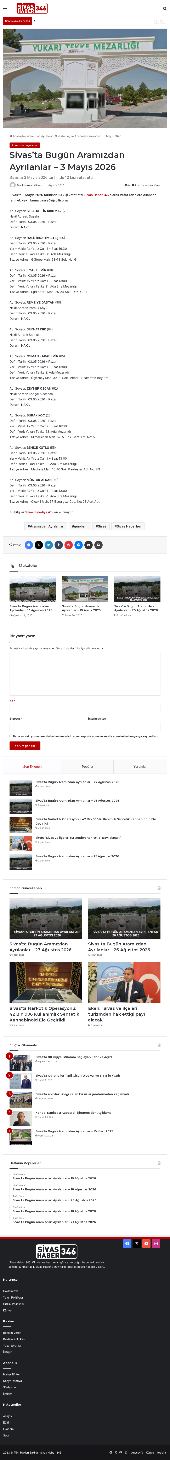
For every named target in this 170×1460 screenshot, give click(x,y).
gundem (80, 526)
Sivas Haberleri (129, 526)
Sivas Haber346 (97, 195)
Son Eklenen (32, 767)
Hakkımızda (10, 1291)
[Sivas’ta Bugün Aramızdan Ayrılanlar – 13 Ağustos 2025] (33, 589)
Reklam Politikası (14, 1339)
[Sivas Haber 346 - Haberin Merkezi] (32, 8)
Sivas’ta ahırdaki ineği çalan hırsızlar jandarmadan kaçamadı (82, 1094)
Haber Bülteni (12, 1374)
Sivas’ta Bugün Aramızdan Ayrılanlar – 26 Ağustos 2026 (77, 800)
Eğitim (7, 1422)
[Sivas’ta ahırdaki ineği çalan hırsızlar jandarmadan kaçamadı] (21, 1100)
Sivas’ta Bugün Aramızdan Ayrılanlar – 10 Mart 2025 (74, 1131)
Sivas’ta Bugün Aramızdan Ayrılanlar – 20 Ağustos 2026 (136, 608)
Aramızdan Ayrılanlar (40, 136)
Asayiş (7, 1416)
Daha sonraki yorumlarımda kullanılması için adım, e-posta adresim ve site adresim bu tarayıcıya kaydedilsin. (86, 736)
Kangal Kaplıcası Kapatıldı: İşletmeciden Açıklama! (73, 1113)
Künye (7, 1310)
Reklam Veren (12, 1332)
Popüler (88, 767)
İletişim (7, 1352)
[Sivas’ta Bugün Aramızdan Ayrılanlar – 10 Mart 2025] (21, 1137)
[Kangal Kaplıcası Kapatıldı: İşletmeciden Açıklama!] (21, 1118)
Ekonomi (8, 1429)
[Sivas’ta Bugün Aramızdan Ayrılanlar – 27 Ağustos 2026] (21, 788)
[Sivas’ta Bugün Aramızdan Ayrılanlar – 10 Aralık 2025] (85, 589)
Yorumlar (140, 767)
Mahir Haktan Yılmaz (29, 185)
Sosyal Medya (12, 1380)
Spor (6, 1435)
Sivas (102, 526)
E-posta (16, 718)
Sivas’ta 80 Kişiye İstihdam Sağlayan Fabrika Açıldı (74, 1057)
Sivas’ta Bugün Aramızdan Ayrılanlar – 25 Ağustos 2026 (77, 856)
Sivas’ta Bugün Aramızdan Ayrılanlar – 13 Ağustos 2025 (31, 608)
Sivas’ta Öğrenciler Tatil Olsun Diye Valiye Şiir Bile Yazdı (77, 1076)
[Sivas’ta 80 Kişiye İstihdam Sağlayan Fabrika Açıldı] (21, 1063)
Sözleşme (9, 1387)
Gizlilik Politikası (13, 1304)
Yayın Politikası (13, 1297)
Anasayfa (18, 136)
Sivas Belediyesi (37, 512)
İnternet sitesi (97, 718)
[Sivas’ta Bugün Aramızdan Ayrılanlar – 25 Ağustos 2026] (21, 862)
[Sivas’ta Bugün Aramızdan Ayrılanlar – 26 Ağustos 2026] (21, 806)
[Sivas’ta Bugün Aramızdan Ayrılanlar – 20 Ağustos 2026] (137, 589)
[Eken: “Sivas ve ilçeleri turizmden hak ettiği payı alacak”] (21, 843)
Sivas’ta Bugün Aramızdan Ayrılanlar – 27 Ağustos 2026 (77, 782)
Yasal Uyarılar (12, 1345)
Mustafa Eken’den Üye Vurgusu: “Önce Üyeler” (64, 21)
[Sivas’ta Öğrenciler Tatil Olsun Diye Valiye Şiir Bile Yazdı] (21, 1081)
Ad (12, 700)
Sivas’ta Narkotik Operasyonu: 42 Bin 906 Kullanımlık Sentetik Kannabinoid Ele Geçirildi (44, 1014)
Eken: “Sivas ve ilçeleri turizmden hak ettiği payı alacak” (78, 838)
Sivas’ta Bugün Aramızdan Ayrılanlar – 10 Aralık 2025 (82, 608)
